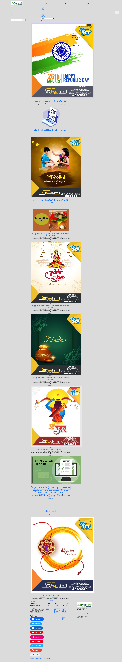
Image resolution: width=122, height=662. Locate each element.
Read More (50, 106)
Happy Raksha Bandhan (50, 595)
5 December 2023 (42, 131)
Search (73, 23)
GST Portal (56, 606)
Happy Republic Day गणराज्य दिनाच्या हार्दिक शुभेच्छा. (51, 101)
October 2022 (73, 43)
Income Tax (56, 611)
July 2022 (77, 43)
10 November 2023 (42, 203)
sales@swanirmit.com (69, 4)
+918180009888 (49, 4)
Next (34, 601)
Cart (11, 15)
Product (12, 8)
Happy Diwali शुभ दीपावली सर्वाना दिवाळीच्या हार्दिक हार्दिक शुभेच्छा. (51, 201)
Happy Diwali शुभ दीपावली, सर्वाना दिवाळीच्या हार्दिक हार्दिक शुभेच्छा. (50, 306)
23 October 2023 (42, 451)
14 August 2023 (42, 597)
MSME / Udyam (56, 614)
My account (12, 16)
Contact (43, 9)
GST (72, 47)
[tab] (11, 6)
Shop (11, 14)
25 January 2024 (42, 103)
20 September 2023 (42, 494)
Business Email (64, 612)
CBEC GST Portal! (57, 610)
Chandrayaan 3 (50, 511)
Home (11, 7)
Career (12, 12)
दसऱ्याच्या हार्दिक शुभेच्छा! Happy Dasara (50, 449)
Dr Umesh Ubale (55, 103)
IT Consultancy (64, 611)
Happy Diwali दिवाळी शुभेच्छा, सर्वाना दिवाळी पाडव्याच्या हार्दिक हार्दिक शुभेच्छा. (51, 234)
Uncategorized (50, 375)
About (12, 11)
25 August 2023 (42, 512)
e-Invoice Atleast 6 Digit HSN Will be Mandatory (51, 130)
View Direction (80, 617)
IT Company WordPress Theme (35, 658)
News (11, 13)
